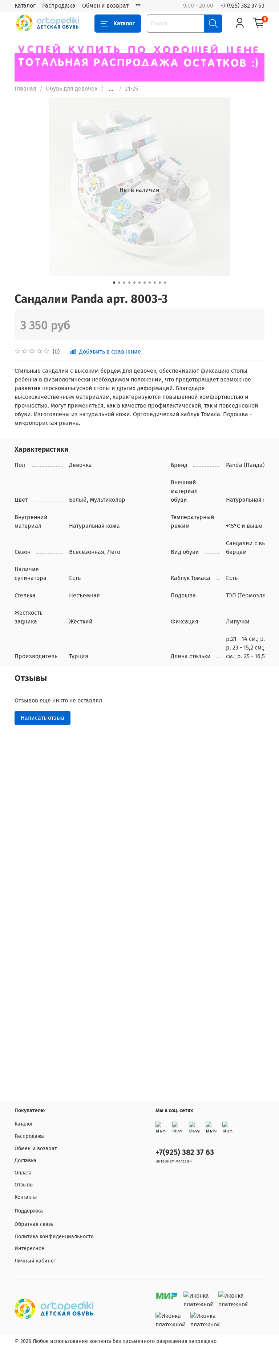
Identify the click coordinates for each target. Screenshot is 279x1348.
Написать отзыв (42, 717)
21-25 (131, 88)
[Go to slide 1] (114, 282)
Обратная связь (34, 1224)
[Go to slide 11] (165, 282)
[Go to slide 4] (129, 282)
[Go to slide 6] (139, 282)
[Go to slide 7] (144, 282)
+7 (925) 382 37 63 (242, 5)
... (111, 88)
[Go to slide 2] (119, 282)
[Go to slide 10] (160, 282)
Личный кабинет (35, 1261)
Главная (25, 88)
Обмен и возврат (105, 5)
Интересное (29, 1248)
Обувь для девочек (71, 88)
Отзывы (24, 1185)
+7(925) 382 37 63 (184, 1152)
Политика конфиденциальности (54, 1237)
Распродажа (59, 5)
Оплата (23, 1173)
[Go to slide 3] (124, 282)
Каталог (25, 5)
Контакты (26, 1197)
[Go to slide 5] (134, 282)
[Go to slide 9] (155, 282)
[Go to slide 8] (150, 282)
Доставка (25, 1160)
